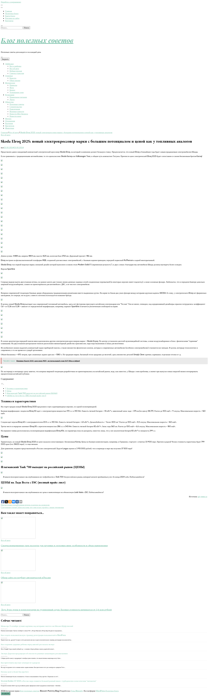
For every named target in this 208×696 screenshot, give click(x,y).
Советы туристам (17, 73)
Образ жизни (15, 80)
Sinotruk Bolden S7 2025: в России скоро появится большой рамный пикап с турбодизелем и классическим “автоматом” (48, 681)
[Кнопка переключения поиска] (2, 25)
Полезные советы (17, 104)
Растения (9, 123)
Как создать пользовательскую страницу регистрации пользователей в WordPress (33, 635)
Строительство (16, 107)
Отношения (10, 121)
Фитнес (8, 118)
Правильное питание (18, 97)
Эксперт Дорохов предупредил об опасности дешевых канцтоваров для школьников (34, 653)
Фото (12, 87)
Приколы (13, 85)
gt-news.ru (202, 496)
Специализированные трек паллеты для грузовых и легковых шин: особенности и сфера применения (54, 545)
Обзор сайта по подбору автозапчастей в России (26, 577)
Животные (9, 128)
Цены (9, 391)
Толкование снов (17, 92)
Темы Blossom (77, 691)
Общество (9, 102)
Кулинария (9, 95)
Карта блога (10, 16)
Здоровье (9, 76)
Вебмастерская (16, 71)
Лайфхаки (9, 64)
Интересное (10, 83)
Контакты (9, 21)
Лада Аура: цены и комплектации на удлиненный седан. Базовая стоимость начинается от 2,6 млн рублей (56, 609)
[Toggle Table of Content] (2, 384)
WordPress (100, 691)
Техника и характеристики (17, 388)
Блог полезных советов (37, 40)
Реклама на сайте (12, 18)
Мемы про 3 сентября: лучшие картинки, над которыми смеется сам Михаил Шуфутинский (37, 626)
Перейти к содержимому (11, 2)
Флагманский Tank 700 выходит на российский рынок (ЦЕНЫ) (32, 393)
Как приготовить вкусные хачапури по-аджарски (20, 663)
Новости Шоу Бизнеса (19, 114)
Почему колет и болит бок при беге (15, 672)
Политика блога (11, 13)
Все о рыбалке (15, 66)
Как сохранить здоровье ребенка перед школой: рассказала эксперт (27, 644)
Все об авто (14, 68)
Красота (13, 78)
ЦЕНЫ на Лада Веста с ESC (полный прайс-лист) (26, 395)
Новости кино (15, 116)
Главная (8, 11)
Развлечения (15, 109)
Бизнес (12, 90)
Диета (12, 99)
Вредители (9, 126)
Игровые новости (17, 111)
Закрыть (5, 59)
